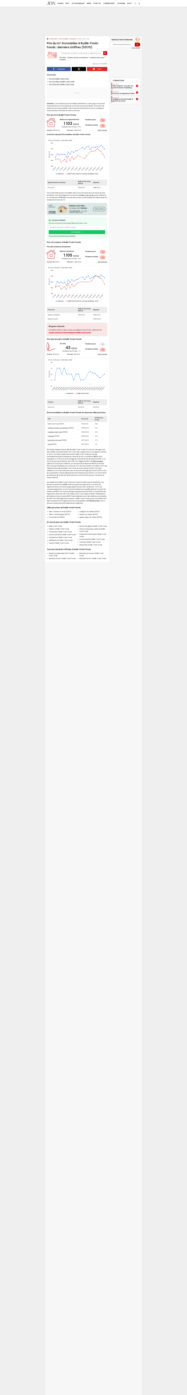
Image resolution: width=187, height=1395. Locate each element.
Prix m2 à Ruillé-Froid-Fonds (59, 79)
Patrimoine (53, 39)
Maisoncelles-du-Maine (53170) (90, 517)
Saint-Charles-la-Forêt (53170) (60, 511)
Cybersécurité (109, 3)
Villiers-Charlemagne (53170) (59, 514)
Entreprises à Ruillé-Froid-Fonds (60, 532)
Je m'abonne (75, 232)
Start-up (97, 3)
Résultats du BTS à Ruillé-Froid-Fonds (92, 558)
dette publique (98, 461)
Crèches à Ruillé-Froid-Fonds (89, 542)
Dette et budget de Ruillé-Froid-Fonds (93, 526)
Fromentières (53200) (57, 517)
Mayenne (73, 39)
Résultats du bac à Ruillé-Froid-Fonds (62, 558)
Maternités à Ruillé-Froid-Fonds (90, 545)
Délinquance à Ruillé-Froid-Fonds (61, 540)
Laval (49, 444)
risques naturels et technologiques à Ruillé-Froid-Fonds (70, 332)
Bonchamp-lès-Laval (54, 440)
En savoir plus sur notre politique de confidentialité (62, 236)
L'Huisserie (62, 59)
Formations (118, 80)
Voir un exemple (136, 47)
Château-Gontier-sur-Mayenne (77, 57)
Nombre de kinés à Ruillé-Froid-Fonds (62, 534)
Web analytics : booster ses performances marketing (122, 86)
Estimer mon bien (99, 209)
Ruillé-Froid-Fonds (86, 195)
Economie (121, 3)
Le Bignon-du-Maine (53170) (89, 511)
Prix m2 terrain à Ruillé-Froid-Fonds (61, 84)
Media (89, 3)
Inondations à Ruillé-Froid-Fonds (60, 537)
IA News (60, 3)
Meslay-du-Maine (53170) (88, 514)
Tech (67, 3)
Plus (129, 3)
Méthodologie (102, 130)
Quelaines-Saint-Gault (97, 57)
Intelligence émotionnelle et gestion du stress (122, 99)
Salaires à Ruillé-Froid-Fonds (59, 529)
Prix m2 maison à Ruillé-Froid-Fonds (61, 81)
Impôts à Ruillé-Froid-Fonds (59, 543)
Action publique (78, 3)
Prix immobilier (63, 39)
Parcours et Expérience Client (123, 92)
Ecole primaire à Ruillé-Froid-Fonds (92, 539)
